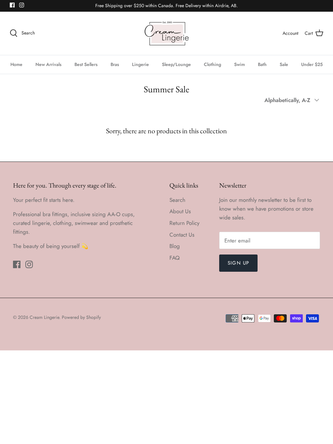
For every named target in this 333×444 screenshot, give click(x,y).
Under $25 (312, 64)
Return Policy (184, 223)
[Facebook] (12, 5)
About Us (180, 211)
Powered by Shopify (81, 317)
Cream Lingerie (44, 317)
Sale (284, 64)
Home (16, 64)
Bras (115, 64)
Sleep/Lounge (176, 64)
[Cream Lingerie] (166, 33)
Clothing (212, 64)
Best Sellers (86, 64)
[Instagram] (21, 5)
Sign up (238, 263)
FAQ (174, 258)
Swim (239, 64)
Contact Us (181, 235)
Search (177, 200)
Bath (262, 64)
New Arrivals (48, 64)
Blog (174, 246)
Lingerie (140, 64)
